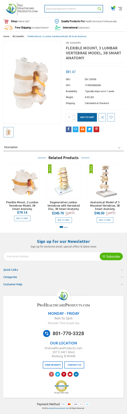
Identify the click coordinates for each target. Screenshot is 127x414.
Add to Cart (22, 218)
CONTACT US (74, 365)
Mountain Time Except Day (63, 323)
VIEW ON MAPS (53, 365)
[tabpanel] (22, 192)
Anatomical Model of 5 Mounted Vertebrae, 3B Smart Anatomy (105, 205)
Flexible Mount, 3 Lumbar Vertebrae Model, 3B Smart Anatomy (56, 36)
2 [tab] (65, 227)
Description (11, 147)
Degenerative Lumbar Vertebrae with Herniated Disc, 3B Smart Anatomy (63, 205)
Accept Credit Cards (61, 393)
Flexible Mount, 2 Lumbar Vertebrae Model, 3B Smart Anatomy (22, 205)
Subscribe (113, 256)
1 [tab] (61, 227)
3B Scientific (18, 36)
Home (6, 36)
